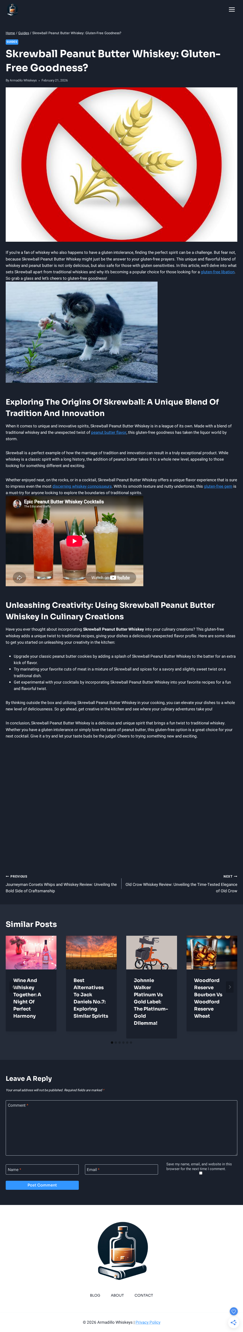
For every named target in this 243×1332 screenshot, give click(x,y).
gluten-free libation (217, 272)
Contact (144, 1295)
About (117, 1295)
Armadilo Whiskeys (23, 80)
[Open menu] (231, 9)
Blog (95, 1295)
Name (14, 1169)
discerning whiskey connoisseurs (82, 486)
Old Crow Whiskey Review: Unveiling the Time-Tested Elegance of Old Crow (181, 884)
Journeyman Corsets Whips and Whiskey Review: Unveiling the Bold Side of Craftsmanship (61, 884)
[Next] (230, 987)
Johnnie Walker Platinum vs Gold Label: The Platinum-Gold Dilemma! (151, 1002)
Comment (18, 1105)
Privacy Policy (148, 1322)
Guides (12, 42)
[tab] (112, 1042)
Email (93, 1169)
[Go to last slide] (13, 987)
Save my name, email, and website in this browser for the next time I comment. (199, 1166)
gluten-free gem (218, 486)
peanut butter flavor (108, 432)
